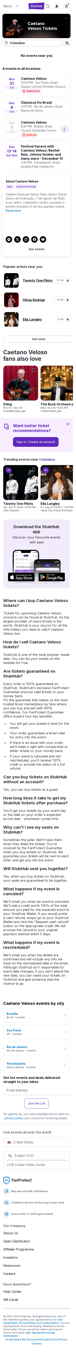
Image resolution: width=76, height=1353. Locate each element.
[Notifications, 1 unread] (66, 6)
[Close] (68, 424)
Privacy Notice (27, 1322)
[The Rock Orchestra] (58, 389)
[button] (14, 6)
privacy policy (14, 1118)
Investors (10, 1257)
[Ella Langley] (58, 488)
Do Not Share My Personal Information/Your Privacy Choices (36, 1341)
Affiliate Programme (18, 1249)
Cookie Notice (50, 1322)
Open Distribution (16, 1241)
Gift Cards (10, 1300)
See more (38, 339)
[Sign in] (57, 6)
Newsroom (11, 1266)
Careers (9, 1274)
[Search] (47, 6)
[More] (66, 18)
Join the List (36, 1103)
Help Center (12, 1291)
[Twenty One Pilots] (20, 488)
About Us (10, 1233)
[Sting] (20, 389)
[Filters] (67, 43)
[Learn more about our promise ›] (17, 1180)
